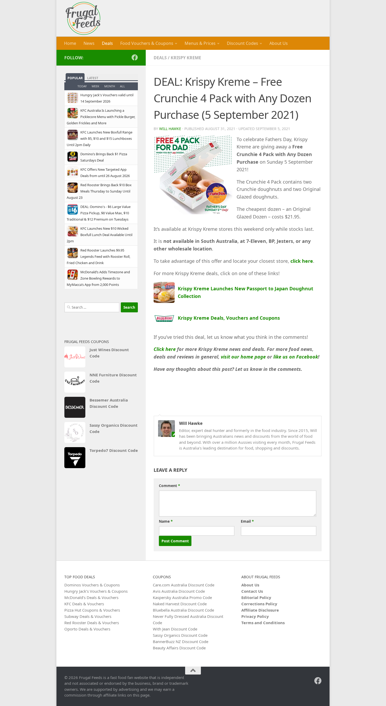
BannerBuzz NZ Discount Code (180, 641)
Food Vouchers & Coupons (146, 43)
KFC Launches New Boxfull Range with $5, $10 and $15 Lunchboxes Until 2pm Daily (99, 138)
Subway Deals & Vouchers (87, 616)
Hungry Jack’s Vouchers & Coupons (96, 591)
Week (95, 86)
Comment (169, 485)
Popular (75, 78)
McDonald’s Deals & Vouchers (91, 597)
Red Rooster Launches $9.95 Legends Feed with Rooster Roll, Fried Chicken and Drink (98, 256)
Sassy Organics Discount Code (114, 428)
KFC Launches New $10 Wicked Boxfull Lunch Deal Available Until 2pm (99, 234)
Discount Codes (242, 43)
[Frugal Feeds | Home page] (83, 18)
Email (247, 521)
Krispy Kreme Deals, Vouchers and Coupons (229, 318)
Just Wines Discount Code (109, 353)
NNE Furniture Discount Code (113, 378)
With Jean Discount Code (175, 629)
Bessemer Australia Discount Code (109, 403)
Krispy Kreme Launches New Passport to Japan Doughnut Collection (245, 292)
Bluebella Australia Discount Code (183, 610)
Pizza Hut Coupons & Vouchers (92, 610)
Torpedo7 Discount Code (114, 450)
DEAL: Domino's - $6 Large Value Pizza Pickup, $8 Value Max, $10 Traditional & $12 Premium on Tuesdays (99, 213)
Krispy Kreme (186, 58)
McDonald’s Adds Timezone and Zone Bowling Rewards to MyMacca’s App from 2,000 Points (98, 278)
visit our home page (243, 357)
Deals (107, 43)
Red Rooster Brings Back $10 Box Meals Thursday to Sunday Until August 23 (99, 191)
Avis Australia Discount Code (179, 591)
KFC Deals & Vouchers (84, 603)
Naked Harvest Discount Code (180, 603)
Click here (165, 349)
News (89, 43)
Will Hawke (170, 128)
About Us (278, 43)
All (122, 86)
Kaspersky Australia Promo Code (182, 597)
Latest (92, 78)
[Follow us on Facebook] (135, 57)
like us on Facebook (295, 357)
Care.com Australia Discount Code (183, 584)
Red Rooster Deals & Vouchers (91, 622)
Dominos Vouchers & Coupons (92, 584)
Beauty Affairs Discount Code (179, 647)
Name (166, 521)
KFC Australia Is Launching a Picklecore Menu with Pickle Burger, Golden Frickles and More (101, 116)
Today (82, 86)
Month (109, 86)
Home (70, 43)
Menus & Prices (200, 43)
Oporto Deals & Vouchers (87, 629)
